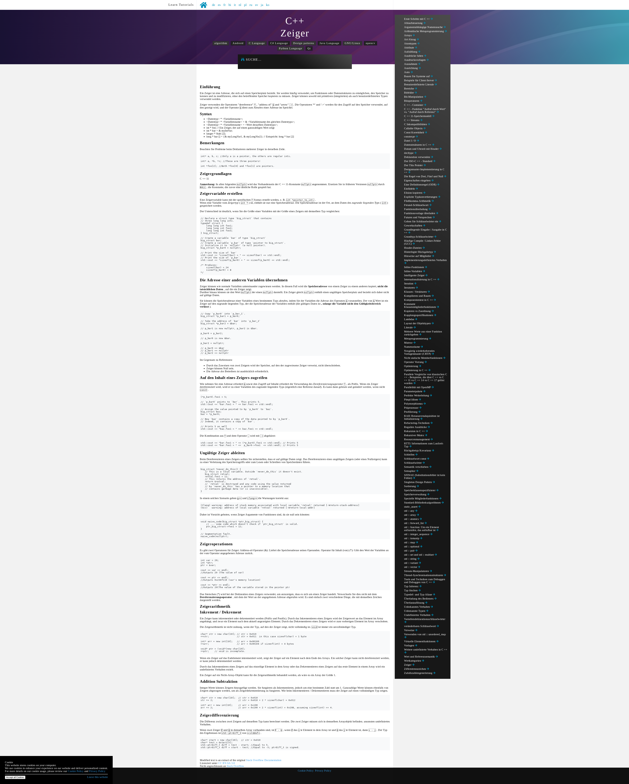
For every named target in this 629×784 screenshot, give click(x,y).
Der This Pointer (413, 165)
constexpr (410, 136)
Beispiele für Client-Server (419, 80)
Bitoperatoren (412, 100)
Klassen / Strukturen (416, 291)
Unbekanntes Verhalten (417, 606)
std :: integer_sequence (417, 534)
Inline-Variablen (413, 271)
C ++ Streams (412, 120)
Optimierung (411, 366)
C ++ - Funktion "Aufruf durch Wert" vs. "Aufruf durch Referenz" (425, 110)
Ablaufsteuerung (413, 23)
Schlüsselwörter (413, 462)
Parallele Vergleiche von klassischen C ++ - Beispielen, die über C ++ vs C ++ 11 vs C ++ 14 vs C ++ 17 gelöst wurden (425, 379)
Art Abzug (410, 39)
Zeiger (408, 664)
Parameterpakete (413, 391)
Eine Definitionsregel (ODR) (420, 184)
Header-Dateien (413, 247)
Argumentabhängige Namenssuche (423, 27)
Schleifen (409, 454)
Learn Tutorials (180, 4)
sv (256, 5)
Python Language (290, 48)
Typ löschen (411, 590)
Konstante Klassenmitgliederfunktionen (420, 305)
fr (224, 5)
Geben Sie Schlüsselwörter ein (421, 221)
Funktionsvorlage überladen (420, 213)
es (219, 5)
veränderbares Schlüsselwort (420, 626)
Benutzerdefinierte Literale (419, 84)
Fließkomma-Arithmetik (417, 201)
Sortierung (410, 486)
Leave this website (97, 777)
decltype (409, 153)
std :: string (410, 558)
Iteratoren (410, 287)
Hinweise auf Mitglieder (418, 256)
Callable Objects (413, 128)
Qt (309, 48)
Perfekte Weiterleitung (417, 395)
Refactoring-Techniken (417, 423)
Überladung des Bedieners (419, 598)
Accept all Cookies (15, 777)
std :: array (410, 514)
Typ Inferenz (411, 586)
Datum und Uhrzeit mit (421, 148)
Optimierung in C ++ (416, 370)
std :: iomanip (412, 538)
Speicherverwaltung (415, 494)
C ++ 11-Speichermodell (418, 116)
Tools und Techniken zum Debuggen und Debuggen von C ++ (424, 581)
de (213, 5)
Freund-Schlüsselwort (416, 205)
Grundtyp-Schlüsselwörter (419, 236)
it (235, 5)
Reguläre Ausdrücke (416, 427)
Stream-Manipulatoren (417, 571)
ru (250, 5)
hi (230, 5)
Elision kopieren (413, 192)
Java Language (329, 43)
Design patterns (303, 43)
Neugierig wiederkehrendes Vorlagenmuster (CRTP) (419, 352)
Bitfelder (409, 92)
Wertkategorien (413, 660)
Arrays (408, 35)
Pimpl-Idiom (411, 399)
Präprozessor (411, 407)
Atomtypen (410, 43)
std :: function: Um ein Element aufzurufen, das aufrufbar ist (421, 529)
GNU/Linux (352, 43)
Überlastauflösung (414, 602)
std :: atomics (411, 519)
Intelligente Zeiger (414, 275)
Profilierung (411, 411)
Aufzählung (411, 51)
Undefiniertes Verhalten (417, 615)
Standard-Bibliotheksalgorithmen (422, 502)
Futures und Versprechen (418, 217)
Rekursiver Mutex (414, 435)
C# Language (279, 43)
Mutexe (408, 342)
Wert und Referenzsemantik (420, 656)
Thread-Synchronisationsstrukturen (424, 575)
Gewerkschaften (413, 225)
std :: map (410, 542)
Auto (407, 72)
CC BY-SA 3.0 (226, 763)
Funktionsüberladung (416, 209)
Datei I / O (410, 140)
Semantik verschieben (416, 466)
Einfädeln (410, 188)
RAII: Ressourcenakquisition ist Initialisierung (422, 417)
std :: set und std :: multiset (419, 554)
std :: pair (409, 550)
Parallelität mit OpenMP (417, 387)
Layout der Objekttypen (417, 323)
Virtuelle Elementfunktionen (420, 641)
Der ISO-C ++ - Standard (418, 161)
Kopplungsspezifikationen (419, 315)
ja (262, 5)
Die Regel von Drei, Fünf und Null (424, 176)
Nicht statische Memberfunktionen (423, 358)
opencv (370, 43)
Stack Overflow (235, 766)
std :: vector (411, 567)
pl (245, 5)
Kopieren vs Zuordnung (417, 311)
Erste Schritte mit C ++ (417, 19)
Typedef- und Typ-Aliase (418, 594)
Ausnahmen (411, 64)
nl (240, 5)
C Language (257, 43)
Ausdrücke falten (414, 55)
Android (238, 43)
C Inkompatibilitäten (416, 124)
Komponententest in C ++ (419, 300)
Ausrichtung (411, 68)
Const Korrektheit (414, 132)
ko (267, 5)
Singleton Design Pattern (418, 482)
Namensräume (412, 346)
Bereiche (409, 88)
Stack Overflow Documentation (263, 760)
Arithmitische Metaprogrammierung (424, 31)
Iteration (409, 283)
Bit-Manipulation (414, 96)
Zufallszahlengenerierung (418, 673)
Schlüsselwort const (415, 458)
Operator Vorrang (414, 362)
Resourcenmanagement (417, 439)
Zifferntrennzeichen (415, 669)
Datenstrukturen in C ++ (418, 144)
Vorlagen (409, 645)
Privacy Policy (323, 770)
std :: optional (412, 546)
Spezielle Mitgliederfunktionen (421, 498)
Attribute (409, 47)
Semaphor (410, 471)
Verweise (409, 630)
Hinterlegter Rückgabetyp (419, 252)
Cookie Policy (306, 770)
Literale (408, 327)
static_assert (411, 506)
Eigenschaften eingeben (417, 180)
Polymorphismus (413, 403)
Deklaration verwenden (417, 157)
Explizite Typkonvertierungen (421, 196)
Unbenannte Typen (415, 611)
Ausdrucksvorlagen (415, 59)
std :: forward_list (414, 523)
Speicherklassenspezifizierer (420, 490)
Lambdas (409, 319)
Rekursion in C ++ (415, 431)
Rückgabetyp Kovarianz (418, 450)
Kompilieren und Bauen (417, 295)
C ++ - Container (414, 105)
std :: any (409, 510)
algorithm (220, 43)
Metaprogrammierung (416, 338)
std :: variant (411, 562)
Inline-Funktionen (414, 267)
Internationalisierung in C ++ (420, 279)
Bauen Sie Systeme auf (417, 76)
